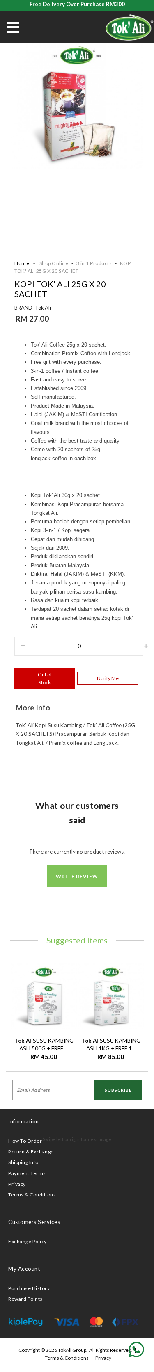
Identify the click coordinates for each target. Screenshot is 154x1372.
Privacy (17, 1184)
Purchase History (29, 1288)
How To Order (25, 1141)
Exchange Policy (27, 1241)
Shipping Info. (24, 1162)
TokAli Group (72, 1350)
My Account (24, 1268)
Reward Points (25, 1299)
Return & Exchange (31, 1151)
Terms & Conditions (32, 1195)
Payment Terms (27, 1173)
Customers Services (34, 1222)
